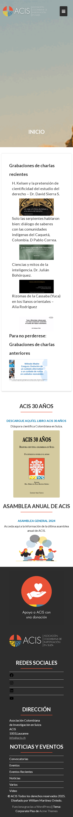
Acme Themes (48, 811)
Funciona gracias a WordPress (31, 806)
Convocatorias (18, 759)
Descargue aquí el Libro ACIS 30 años (36, 420)
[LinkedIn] (11, 691)
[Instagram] (11, 684)
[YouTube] (11, 699)
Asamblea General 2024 (36, 520)
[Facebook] (11, 676)
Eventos (14, 765)
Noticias (14, 778)
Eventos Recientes (21, 771)
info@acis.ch (17, 737)
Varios (13, 784)
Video (13, 790)
